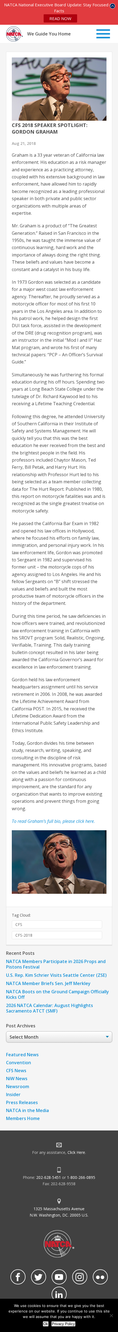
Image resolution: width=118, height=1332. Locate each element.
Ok (45, 1324)
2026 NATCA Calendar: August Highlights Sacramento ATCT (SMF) (49, 1008)
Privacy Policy (63, 1324)
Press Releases (22, 1102)
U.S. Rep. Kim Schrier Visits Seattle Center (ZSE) (56, 975)
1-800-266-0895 (81, 1177)
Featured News (22, 1055)
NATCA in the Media (27, 1110)
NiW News (16, 1078)
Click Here (76, 1152)
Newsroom (17, 1086)
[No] (111, 1315)
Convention (18, 1063)
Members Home (23, 1118)
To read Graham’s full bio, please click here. (53, 821)
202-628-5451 (48, 1177)
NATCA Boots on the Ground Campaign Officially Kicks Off (57, 994)
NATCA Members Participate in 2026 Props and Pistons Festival (56, 964)
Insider (13, 1094)
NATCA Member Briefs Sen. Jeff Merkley (48, 983)
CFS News (16, 1071)
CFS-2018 (23, 935)
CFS (18, 924)
